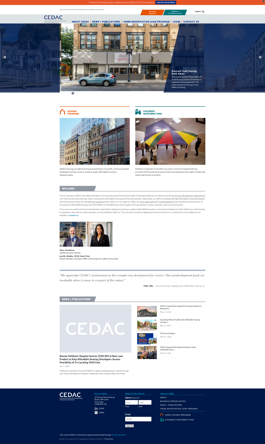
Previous (4, 57)
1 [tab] (68, 93)
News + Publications (106, 21)
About (163, 398)
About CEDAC (80, 21)
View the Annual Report (166, 2)
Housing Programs (73, 112)
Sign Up (129, 426)
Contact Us (191, 21)
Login (176, 21)
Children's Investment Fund (152, 112)
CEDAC (101, 408)
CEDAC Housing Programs (178, 415)
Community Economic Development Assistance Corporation (82, 9)
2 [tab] (72, 93)
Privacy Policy (108, 439)
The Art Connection (118, 435)
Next (260, 57)
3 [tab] (77, 93)
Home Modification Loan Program (147, 21)
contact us (73, 215)
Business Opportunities (173, 401)
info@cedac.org (100, 404)
